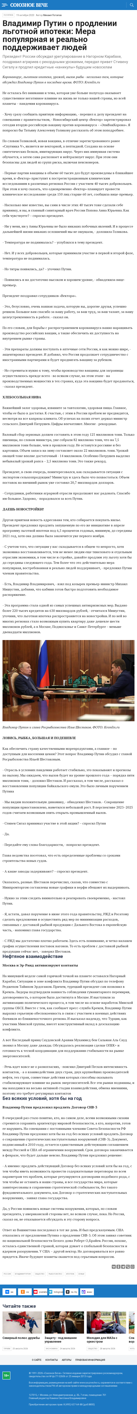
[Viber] (128, 1267)
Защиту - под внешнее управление (61, 1339)
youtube (43, 1291)
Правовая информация (90, 1360)
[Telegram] (123, 1267)
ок (27, 1291)
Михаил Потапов (52, 15)
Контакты (51, 1360)
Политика (8, 15)
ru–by (74, 1291)
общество (40, 1274)
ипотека (70, 1274)
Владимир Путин (23, 1274)
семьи (81, 1274)
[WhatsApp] (132, 1267)
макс (89, 1291)
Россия (7, 1274)
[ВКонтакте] (114, 1267)
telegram (58, 1291)
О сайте (36, 1360)
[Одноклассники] (118, 1267)
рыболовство (55, 1274)
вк (12, 1291)
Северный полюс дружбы (21, 1338)
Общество (93, 1349)
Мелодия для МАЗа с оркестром (102, 1339)
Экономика (51, 1349)
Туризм (7, 1349)
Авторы (66, 1360)
